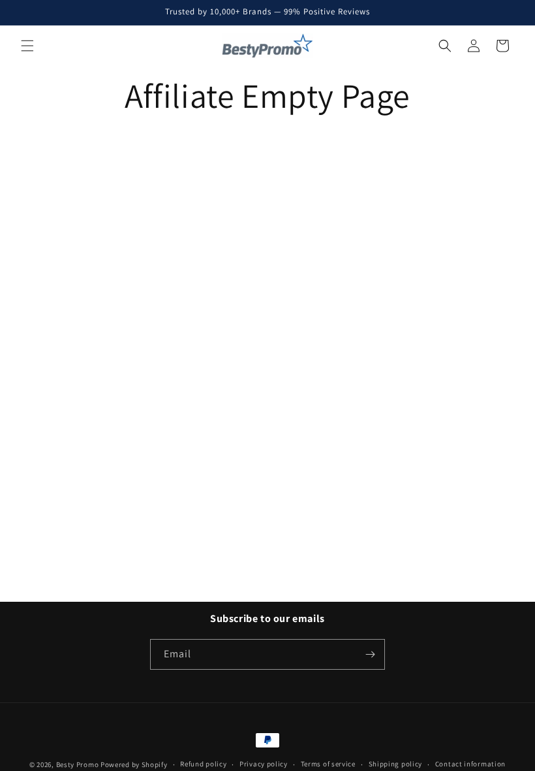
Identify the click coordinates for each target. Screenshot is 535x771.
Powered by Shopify (134, 764)
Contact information (470, 763)
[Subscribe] (370, 654)
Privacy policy (263, 763)
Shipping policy (396, 763)
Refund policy (203, 763)
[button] (27, 45)
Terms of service (328, 763)
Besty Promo (77, 764)
